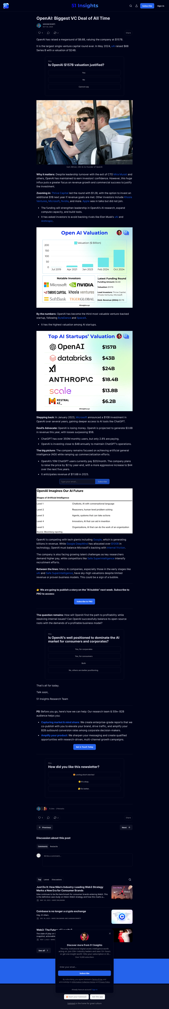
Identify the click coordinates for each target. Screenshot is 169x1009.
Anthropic (47, 221)
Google (97, 539)
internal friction (116, 547)
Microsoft (54, 201)
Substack (71, 1003)
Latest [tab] (46, 879)
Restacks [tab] (54, 846)
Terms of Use (97, 979)
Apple (86, 201)
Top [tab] (39, 879)
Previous (46, 827)
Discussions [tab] (57, 879)
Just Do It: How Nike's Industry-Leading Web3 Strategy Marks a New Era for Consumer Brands (69, 889)
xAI (113, 46)
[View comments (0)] (48, 33)
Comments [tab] (42, 846)
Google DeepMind (77, 543)
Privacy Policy (104, 982)
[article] (84, 895)
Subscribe (147, 6)
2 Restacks (60, 808)
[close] (110, 933)
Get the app (97, 996)
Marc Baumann (58, 900)
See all (42, 950)
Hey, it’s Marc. (42, 915)
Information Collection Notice (83, 982)
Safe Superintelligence (100, 558)
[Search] (130, 5)
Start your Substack (78, 996)
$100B (115, 543)
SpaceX (81, 317)
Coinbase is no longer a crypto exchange (61, 911)
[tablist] (47, 846)
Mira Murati (120, 174)
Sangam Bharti (49, 24)
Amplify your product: (54, 735)
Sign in (160, 6)
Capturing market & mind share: (60, 722)
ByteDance (64, 317)
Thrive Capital (60, 193)
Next (124, 827)
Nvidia (65, 201)
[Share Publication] (136, 5)
